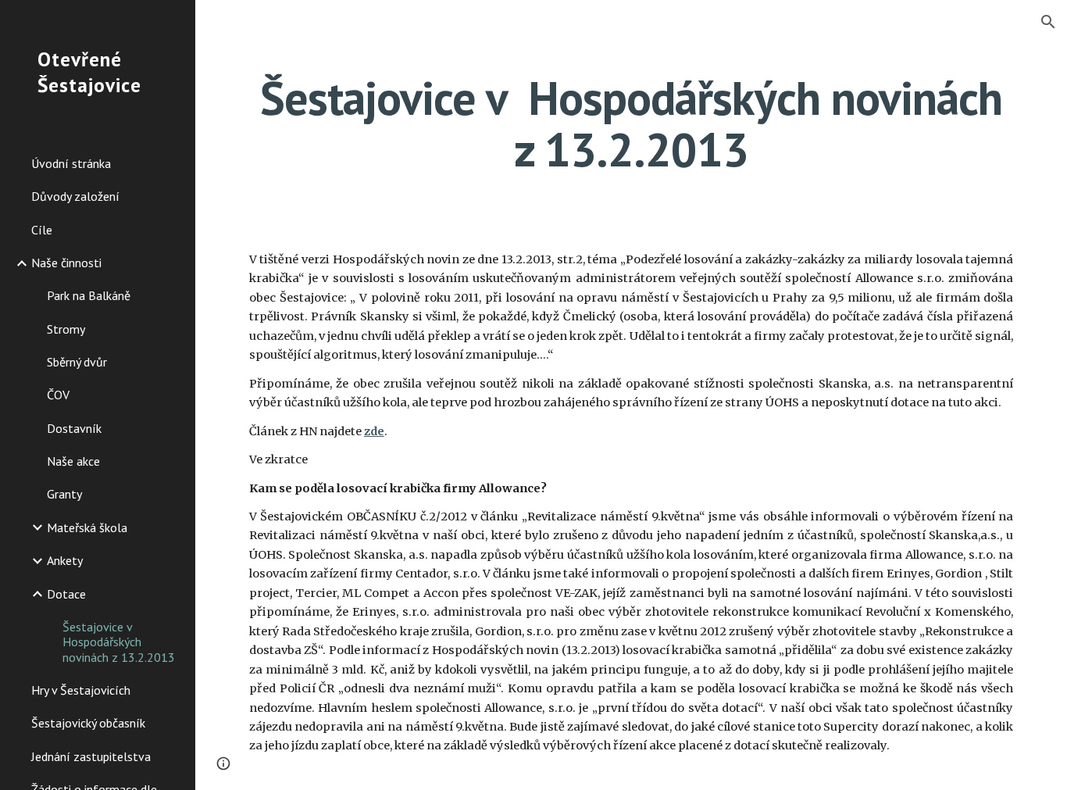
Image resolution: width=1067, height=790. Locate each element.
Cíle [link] (41, 230)
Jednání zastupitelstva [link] (91, 756)
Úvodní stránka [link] (71, 163)
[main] (631, 123)
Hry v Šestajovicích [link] (80, 690)
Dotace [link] (66, 594)
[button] (1048, 22)
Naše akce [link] (73, 461)
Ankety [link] (65, 560)
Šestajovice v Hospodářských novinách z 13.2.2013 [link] (118, 642)
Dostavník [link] (74, 428)
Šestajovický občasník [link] (88, 723)
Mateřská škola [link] (87, 527)
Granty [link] (64, 494)
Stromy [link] (66, 329)
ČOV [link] (58, 394)
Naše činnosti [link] (66, 262)
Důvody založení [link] (75, 196)
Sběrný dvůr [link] (77, 362)
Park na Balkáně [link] (88, 295)
